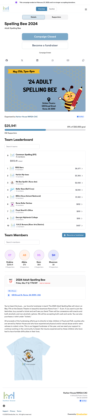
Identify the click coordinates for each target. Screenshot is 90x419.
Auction (52, 9)
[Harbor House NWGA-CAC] (6, 9)
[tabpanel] (45, 202)
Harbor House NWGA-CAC (27, 117)
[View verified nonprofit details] (80, 116)
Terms (19, 411)
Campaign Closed (45, 36)
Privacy (12, 411)
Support (5, 411)
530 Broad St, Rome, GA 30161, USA (26, 295)
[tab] (33, 17)
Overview (41, 9)
